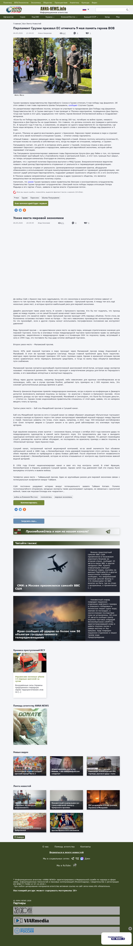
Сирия (22, 17)
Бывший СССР (90, 17)
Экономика (36, 2)
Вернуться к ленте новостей (66, 852)
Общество (47, 2)
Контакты (85, 846)
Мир (118, 17)
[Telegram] (20, 210)
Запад (107, 17)
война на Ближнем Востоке (26, 497)
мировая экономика (63, 497)
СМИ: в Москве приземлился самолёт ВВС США (47, 587)
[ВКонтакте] (16, 210)
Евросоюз (35, 198)
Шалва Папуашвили (50, 198)
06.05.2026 (23, 33)
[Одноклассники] (24, 210)
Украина (48, 17)
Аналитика (74, 2)
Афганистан (8, 17)
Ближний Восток (68, 17)
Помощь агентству (65, 846)
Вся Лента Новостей (31, 23)
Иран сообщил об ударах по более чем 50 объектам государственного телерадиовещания (47, 634)
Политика (7, 2)
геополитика (46, 497)
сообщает (73, 105)
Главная (17, 23)
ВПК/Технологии (21, 2)
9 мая (16, 198)
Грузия (25, 198)
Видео (94, 2)
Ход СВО (35, 17)
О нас (45, 846)
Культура (85, 2)
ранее (31, 182)
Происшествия (61, 2)
